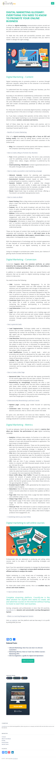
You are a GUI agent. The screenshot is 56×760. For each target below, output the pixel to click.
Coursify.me (4, 726)
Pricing (3, 740)
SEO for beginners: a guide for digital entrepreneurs (26, 655)
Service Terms (5, 744)
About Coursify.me (6, 738)
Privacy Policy (5, 742)
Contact (4, 736)
